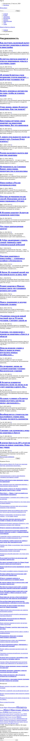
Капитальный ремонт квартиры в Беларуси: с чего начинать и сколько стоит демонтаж (14, 524)
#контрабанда (23, 715)
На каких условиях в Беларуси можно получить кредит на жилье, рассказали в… (14, 400)
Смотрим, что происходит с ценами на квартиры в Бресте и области (14, 334)
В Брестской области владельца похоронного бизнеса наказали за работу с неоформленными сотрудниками (14, 532)
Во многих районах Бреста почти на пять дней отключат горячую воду (14, 583)
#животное (3, 715)
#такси (9, 723)
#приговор (16, 721)
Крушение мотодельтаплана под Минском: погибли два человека (13, 619)
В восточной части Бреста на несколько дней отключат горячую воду (13, 558)
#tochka (2, 707)
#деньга (21, 713)
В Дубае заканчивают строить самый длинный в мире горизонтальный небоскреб (14, 242)
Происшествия (7, 21)
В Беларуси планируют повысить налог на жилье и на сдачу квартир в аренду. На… (14, 384)
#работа (21, 721)
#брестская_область (19, 710)
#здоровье (14, 715)
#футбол (13, 723)
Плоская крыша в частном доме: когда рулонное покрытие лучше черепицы (13, 506)
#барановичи (12, 707)
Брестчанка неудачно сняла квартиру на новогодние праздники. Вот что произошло (14, 123)
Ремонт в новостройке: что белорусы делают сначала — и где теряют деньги (13, 515)
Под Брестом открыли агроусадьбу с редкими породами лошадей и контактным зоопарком (13, 587)
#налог (1, 720)
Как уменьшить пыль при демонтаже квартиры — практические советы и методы (14, 485)
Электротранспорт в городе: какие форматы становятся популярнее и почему (12, 476)
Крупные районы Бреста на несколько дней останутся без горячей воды (13, 574)
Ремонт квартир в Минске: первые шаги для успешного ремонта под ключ (13, 288)
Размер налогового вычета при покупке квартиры (14, 154)
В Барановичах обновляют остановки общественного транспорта (11, 636)
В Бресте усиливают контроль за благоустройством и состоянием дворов (12, 578)
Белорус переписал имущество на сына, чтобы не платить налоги (14, 93)
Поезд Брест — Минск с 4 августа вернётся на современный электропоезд (14, 493)
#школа (17, 723)
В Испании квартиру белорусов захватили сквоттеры (14, 213)
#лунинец (10, 717)
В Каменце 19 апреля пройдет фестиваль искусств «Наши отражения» (12, 606)
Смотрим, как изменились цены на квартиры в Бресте (14, 431)
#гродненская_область (4, 713)
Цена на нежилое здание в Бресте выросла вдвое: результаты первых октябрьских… (12, 351)
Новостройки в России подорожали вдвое (10, 184)
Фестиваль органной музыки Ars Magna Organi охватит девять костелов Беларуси (14, 563)
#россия (26, 721)
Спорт (5, 24)
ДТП (4, 22)
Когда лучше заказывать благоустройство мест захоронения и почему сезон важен (13, 550)
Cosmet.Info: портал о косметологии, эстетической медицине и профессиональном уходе (14, 537)
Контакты (6, 5)
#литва (5, 717)
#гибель (5, 712)
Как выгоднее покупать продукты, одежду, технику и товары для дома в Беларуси (13, 519)
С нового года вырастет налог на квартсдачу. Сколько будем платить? (15, 139)
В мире (5, 15)
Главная (5, 13)
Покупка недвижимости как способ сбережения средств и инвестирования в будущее (13, 198)
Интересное (6, 18)
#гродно (11, 713)
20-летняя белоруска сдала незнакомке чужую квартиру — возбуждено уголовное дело (14, 77)
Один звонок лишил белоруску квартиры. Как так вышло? (14, 108)
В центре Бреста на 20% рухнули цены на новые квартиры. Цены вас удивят (15, 445)
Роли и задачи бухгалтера (7, 702)
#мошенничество (22, 718)
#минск (19, 717)
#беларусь (21, 707)
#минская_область (4, 718)
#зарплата (8, 715)
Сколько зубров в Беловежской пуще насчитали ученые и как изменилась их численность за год (13, 662)
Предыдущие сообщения (7, 456)
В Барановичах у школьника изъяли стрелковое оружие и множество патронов (14, 680)
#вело (1, 712)
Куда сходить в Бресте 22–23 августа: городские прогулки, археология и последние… (13, 464)
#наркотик (6, 720)
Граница (5, 19)
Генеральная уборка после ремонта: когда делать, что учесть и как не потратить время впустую (14, 511)
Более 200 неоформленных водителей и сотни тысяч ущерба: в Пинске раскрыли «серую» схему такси (13, 592)
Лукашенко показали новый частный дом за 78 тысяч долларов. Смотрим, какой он (13, 318)
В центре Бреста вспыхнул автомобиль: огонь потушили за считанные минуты (14, 658)
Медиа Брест (3, 8)
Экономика (6, 16)
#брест (7, 710)
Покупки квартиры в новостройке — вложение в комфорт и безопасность (12, 258)
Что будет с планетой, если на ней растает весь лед (14, 690)
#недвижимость (12, 720)
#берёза (1, 710)
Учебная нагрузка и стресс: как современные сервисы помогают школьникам (13, 641)
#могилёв (11, 718)
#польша (11, 722)
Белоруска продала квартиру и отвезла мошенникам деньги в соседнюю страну (14, 61)
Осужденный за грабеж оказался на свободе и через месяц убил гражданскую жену (13, 541)
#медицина (14, 717)
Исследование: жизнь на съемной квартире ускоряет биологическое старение (12, 368)
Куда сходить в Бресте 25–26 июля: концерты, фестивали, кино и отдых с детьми (14, 489)
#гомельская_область (16, 712)
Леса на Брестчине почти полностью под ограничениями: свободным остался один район (14, 602)
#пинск (2, 721)
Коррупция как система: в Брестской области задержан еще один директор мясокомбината (14, 597)
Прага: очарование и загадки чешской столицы (13, 303)
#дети (25, 713)
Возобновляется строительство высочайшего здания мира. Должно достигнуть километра (14, 416)
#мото (15, 718)
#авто (6, 707)
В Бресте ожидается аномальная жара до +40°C (14, 527)
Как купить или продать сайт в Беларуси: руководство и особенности (12, 675)
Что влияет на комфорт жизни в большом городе (14, 571)
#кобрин (18, 715)
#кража (2, 717)
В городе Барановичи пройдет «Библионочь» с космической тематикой (14, 645)
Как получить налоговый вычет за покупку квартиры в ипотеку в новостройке (14, 45)
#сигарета (2, 723)
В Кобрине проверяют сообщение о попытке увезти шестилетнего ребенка (13, 671)
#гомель (10, 712)
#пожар (6, 721)
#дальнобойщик (16, 713)
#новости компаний (22, 720)
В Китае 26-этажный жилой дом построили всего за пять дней (14, 273)
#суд (5, 723)
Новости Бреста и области (7, 27)
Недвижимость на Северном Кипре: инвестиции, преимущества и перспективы (14, 169)
